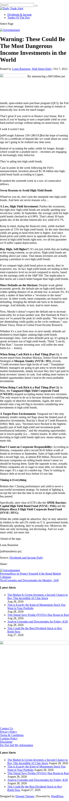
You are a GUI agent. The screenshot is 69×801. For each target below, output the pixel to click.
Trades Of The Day (18, 17)
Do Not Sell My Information (16, 745)
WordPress (57, 796)
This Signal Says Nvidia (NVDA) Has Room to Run (38, 614)
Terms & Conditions (12, 735)
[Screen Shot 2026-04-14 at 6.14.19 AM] (34, 643)
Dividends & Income (19, 14)
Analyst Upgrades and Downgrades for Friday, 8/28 (37, 621)
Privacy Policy (8, 731)
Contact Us (6, 728)
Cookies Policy (9, 738)
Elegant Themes (24, 796)
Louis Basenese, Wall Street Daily (32, 68)
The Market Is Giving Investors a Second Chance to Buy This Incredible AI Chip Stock (37, 596)
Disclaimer (6, 741)
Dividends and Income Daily (26, 557)
